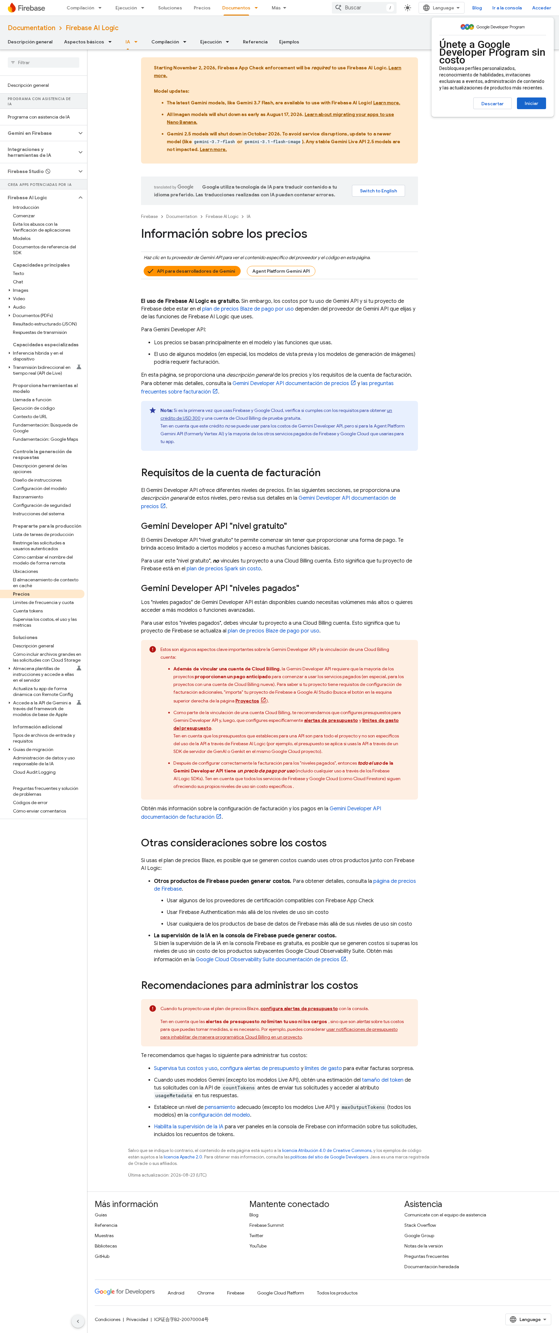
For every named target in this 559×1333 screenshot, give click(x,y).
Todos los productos (337, 1293)
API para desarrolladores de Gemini (196, 271)
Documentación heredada (431, 1267)
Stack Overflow (420, 1225)
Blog (477, 8)
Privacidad (137, 1319)
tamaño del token (382, 1080)
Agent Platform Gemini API (281, 271)
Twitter (256, 1235)
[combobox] (364, 8)
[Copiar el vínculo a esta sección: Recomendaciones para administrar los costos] (364, 986)
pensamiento (220, 1107)
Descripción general (30, 42)
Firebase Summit (266, 1225)
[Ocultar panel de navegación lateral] (77, 1321)
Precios (202, 8)
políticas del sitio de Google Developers (329, 1157)
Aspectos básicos (84, 42)
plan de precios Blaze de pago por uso (248, 309)
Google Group (419, 1235)
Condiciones (107, 1319)
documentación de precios (291, 383)
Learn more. (386, 103)
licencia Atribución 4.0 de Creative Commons (326, 1150)
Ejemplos (289, 42)
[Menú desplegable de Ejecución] (144, 8)
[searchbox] (43, 62)
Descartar (492, 104)
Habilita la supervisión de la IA (189, 1126)
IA (128, 42)
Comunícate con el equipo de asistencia (445, 1215)
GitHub (102, 1256)
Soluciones (170, 8)
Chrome (205, 1293)
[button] (38, 133)
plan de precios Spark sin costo (224, 568)
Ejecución (126, 8)
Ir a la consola (507, 8)
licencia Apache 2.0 (183, 1157)
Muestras (104, 1235)
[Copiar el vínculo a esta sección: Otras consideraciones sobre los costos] (333, 844)
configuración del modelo (220, 1115)
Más (276, 8)
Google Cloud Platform (280, 1293)
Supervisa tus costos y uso (185, 1068)
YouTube (258, 1246)
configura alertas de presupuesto (260, 1068)
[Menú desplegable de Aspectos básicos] (112, 42)
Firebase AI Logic (92, 28)
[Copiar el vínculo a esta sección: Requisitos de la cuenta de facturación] (327, 473)
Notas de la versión (423, 1246)
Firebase (149, 216)
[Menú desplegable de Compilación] (102, 8)
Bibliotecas (106, 1246)
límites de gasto (323, 1068)
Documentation (31, 28)
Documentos (236, 8)
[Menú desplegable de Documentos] (258, 8)
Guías (101, 1215)
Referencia (255, 42)
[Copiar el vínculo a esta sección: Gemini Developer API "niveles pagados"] (305, 589)
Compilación (80, 8)
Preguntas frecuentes (426, 1256)
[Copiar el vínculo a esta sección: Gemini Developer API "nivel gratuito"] (293, 526)
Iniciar (531, 103)
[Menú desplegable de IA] (138, 42)
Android (176, 1293)
